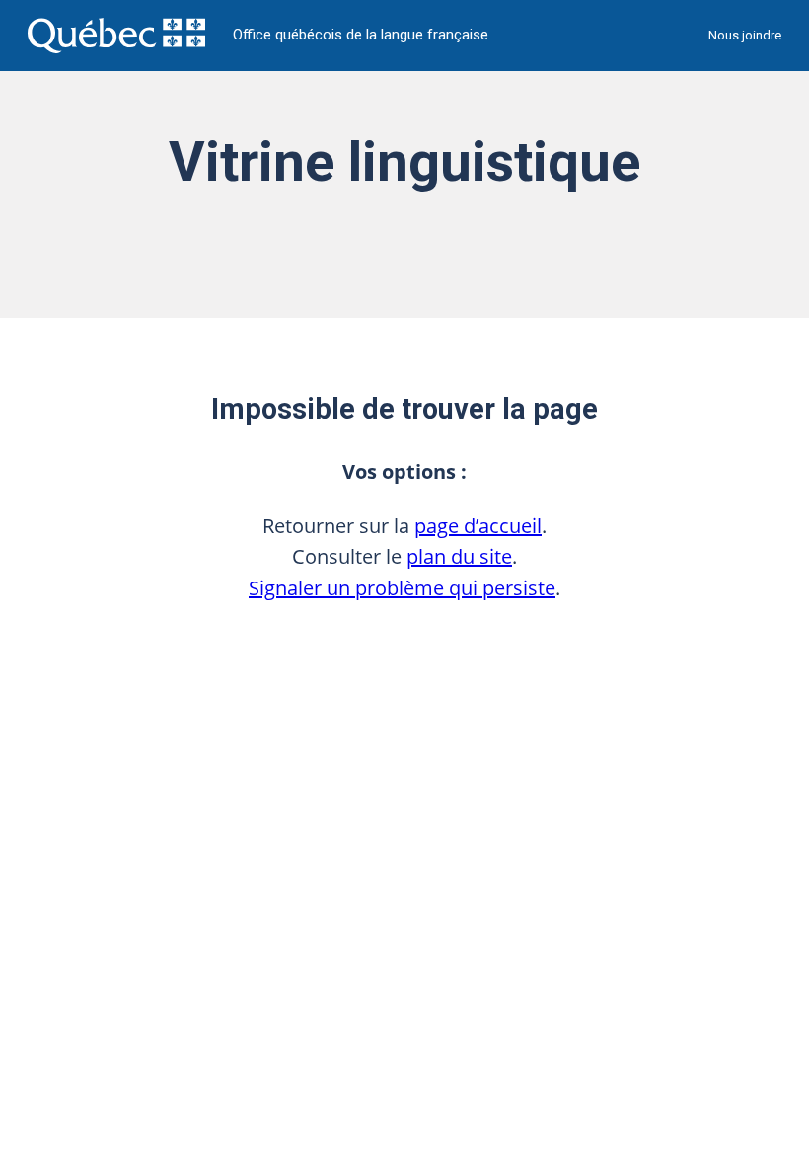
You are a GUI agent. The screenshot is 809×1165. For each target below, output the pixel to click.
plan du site (459, 556)
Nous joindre (744, 35)
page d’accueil (478, 525)
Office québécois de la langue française (360, 35)
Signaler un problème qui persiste (402, 588)
